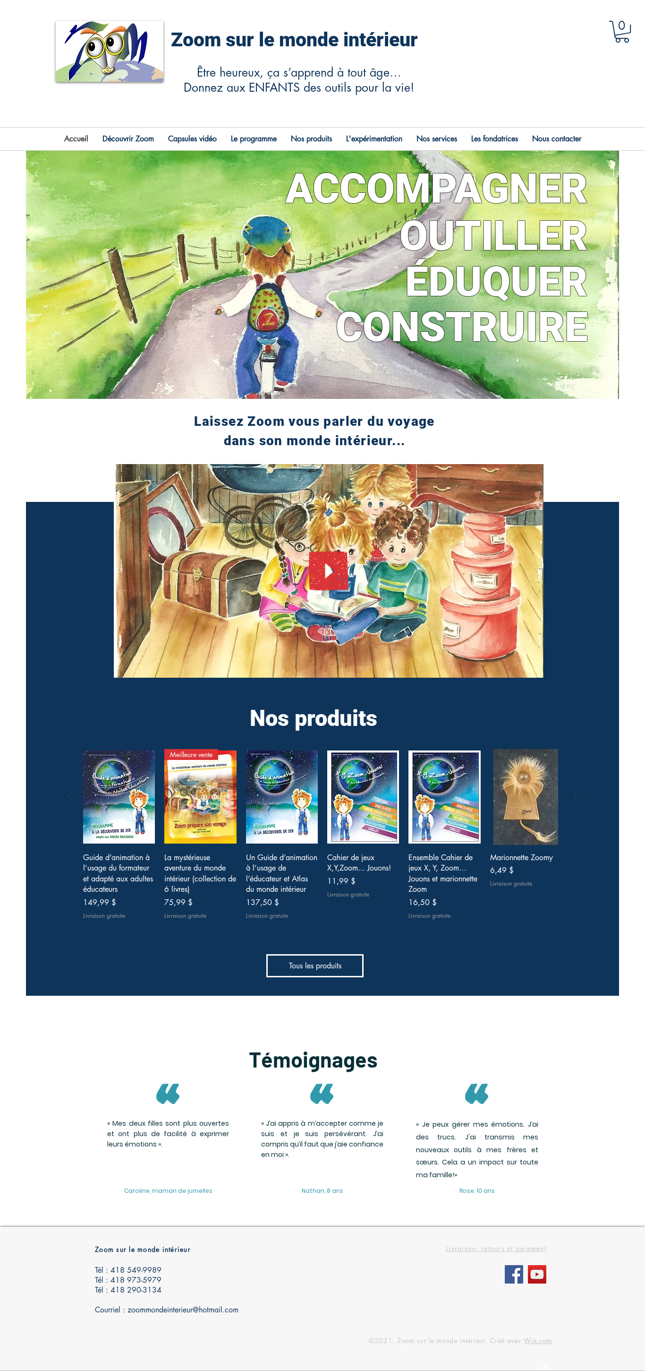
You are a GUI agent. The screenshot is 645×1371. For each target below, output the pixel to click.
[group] (322, 835)
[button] (622, 32)
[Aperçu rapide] (119, 797)
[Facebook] (514, 1274)
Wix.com (538, 1340)
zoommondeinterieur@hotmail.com (182, 1310)
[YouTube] (537, 1274)
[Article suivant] (575, 796)
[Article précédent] (69, 796)
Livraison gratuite (104, 916)
